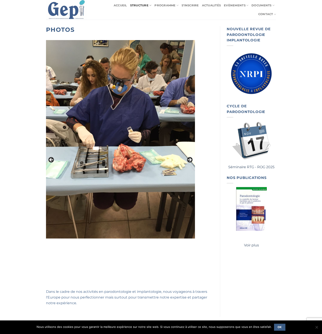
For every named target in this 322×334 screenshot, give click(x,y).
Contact (265, 14)
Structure (139, 5)
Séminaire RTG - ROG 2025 (251, 167)
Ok (280, 327)
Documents (261, 5)
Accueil (120, 5)
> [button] (189, 160)
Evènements (235, 5)
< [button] (51, 160)
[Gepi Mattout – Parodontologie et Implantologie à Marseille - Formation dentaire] (67, 10)
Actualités (211, 5)
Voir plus (251, 245)
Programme (164, 5)
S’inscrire (190, 5)
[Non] (316, 328)
